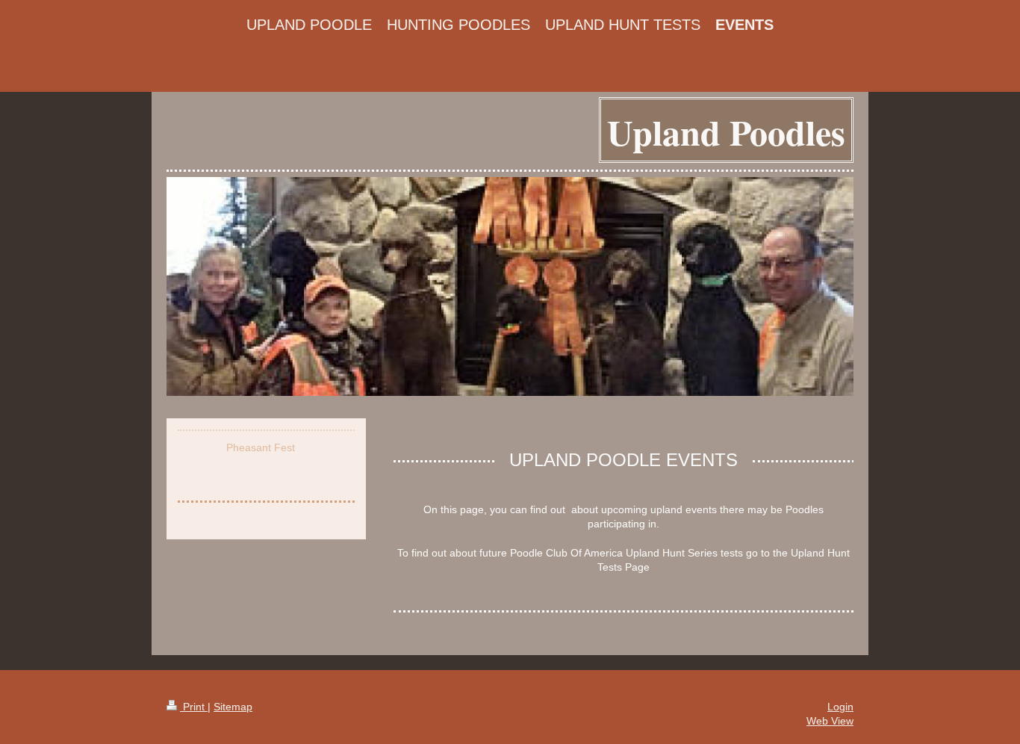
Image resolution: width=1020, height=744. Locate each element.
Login (840, 707)
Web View (829, 721)
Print (194, 707)
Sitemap (233, 707)
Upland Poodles (726, 131)
